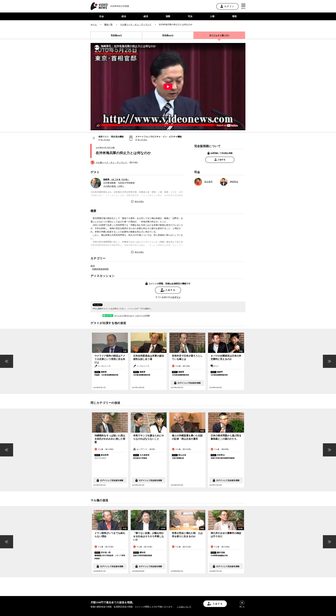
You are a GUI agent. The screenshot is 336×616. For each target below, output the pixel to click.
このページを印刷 (142, 316)
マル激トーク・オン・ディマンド (111, 162)
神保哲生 (234, 182)
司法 (190, 16)
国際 (168, 16)
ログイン (229, 6)
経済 (146, 16)
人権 (212, 16)
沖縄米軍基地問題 (100, 269)
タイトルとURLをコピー (124, 316)
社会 (101, 16)
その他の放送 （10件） (114, 186)
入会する (221, 160)
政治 (124, 16)
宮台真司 (208, 182)
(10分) (219, 35)
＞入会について (184, 607)
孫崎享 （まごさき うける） (116, 179)
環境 (234, 16)
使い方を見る (105, 140)
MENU (243, 8)
